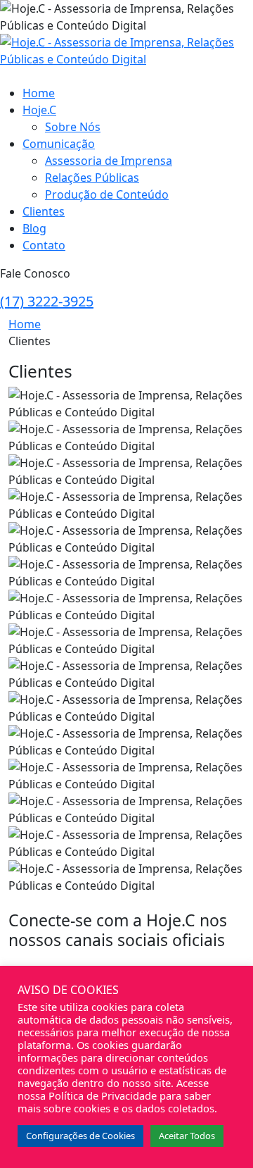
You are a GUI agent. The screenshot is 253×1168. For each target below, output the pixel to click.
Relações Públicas (92, 177)
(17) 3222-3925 (46, 301)
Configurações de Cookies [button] (80, 1135)
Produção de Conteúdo (107, 194)
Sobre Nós (72, 127)
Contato (43, 245)
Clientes (43, 211)
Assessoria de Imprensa (108, 160)
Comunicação (58, 143)
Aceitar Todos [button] (187, 1135)
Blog (34, 228)
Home (38, 93)
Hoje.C (39, 110)
